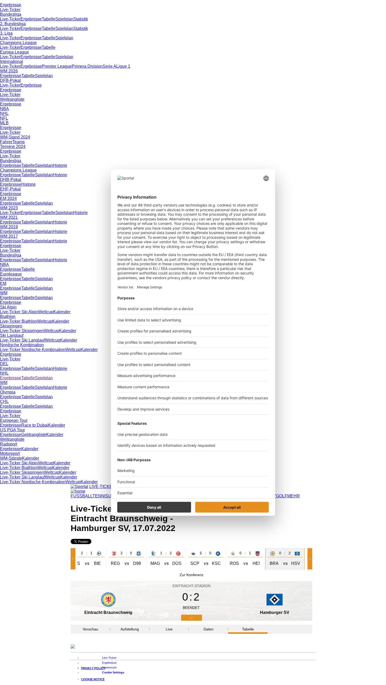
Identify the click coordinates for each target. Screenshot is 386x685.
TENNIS (100, 496)
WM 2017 (9, 236)
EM (3, 283)
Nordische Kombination (22, 345)
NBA (4, 109)
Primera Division (87, 66)
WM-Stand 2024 (15, 137)
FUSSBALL (81, 496)
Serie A (109, 66)
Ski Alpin (8, 307)
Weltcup (45, 312)
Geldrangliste (33, 434)
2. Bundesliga (13, 24)
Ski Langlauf (11, 335)
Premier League (57, 66)
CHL (4, 401)
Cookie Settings (113, 672)
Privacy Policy (93, 668)
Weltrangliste (12, 99)
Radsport (8, 444)
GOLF (281, 496)
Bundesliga (10, 14)
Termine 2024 (12, 146)
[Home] (78, 491)
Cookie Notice (93, 679)
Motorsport (10, 453)
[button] (74, 559)
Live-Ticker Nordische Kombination (32, 349)
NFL (4, 118)
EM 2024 (8, 198)
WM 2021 (9, 217)
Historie (60, 165)
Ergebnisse (10, 5)
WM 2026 (9, 71)
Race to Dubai (34, 425)
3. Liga (6, 33)
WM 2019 (9, 227)
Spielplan (64, 19)
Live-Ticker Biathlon (18, 321)
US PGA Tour (12, 430)
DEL (4, 364)
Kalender (61, 312)
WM (3, 293)
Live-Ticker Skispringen (22, 330)
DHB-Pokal (10, 179)
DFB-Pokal (10, 80)
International (11, 61)
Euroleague (11, 274)
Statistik (80, 19)
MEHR (293, 496)
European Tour (14, 420)
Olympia (7, 392)
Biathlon (7, 316)
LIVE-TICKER (102, 486)
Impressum (109, 667)
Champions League (18, 42)
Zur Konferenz (192, 575)
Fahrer (6, 142)
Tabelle (48, 19)
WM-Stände (11, 458)
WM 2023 (9, 208)
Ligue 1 (123, 66)
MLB (4, 123)
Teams (18, 142)
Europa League (14, 52)
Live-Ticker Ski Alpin (19, 312)
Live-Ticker (10, 9)
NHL (4, 113)
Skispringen (11, 326)
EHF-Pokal (10, 189)
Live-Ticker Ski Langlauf (22, 340)
